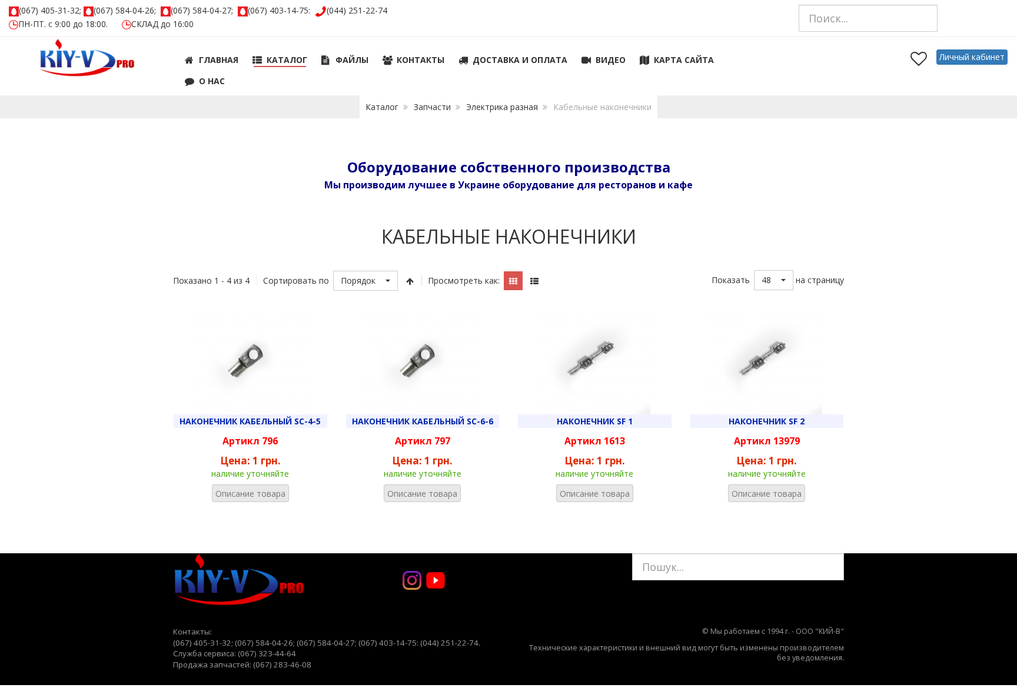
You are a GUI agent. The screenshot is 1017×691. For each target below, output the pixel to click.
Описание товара (250, 493)
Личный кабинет (972, 56)
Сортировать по (296, 280)
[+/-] (409, 280)
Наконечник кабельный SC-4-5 (250, 421)
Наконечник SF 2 (767, 421)
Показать (731, 279)
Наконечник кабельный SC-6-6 (422, 421)
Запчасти (432, 106)
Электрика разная (502, 106)
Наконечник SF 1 (595, 421)
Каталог (381, 106)
